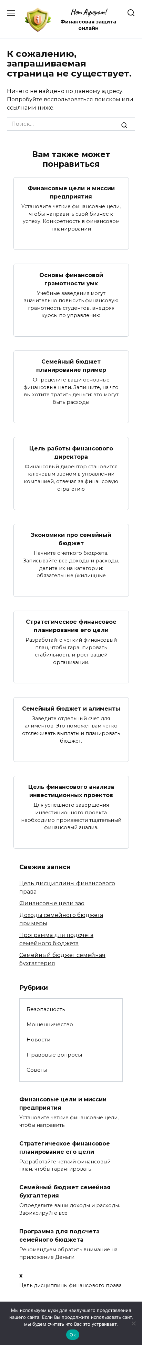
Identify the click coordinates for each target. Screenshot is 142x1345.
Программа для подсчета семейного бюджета (59, 1235)
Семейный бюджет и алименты (71, 708)
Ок (73, 1334)
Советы (37, 1070)
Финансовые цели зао (51, 903)
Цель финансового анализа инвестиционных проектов (71, 791)
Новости (39, 1039)
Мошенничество (50, 1024)
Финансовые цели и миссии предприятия (71, 192)
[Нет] (133, 1323)
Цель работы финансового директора (71, 452)
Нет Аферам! (88, 12)
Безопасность (46, 1009)
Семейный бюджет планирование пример (71, 365)
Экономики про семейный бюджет (71, 539)
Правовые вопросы (54, 1054)
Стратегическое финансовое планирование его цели (71, 626)
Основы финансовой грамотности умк (71, 279)
